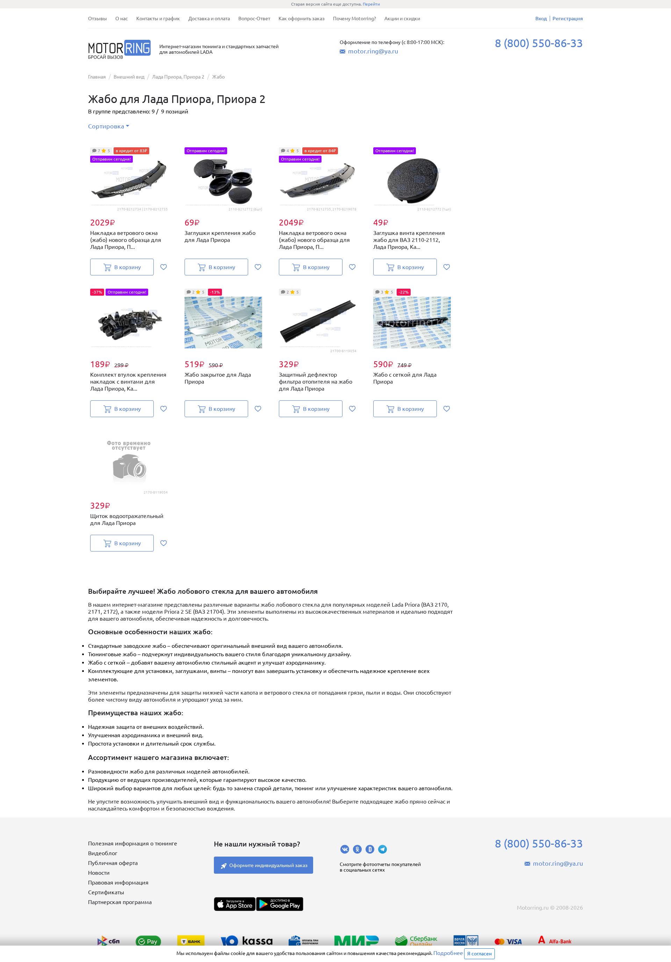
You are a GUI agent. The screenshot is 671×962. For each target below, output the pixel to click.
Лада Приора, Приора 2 (178, 77)
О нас (121, 18)
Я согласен (479, 953)
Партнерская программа (120, 902)
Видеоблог (102, 853)
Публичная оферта (113, 863)
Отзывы (97, 18)
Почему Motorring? (354, 18)
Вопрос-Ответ (254, 18)
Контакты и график (158, 18)
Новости (99, 873)
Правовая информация (118, 882)
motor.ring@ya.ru (373, 51)
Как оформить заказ (302, 18)
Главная (97, 77)
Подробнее (448, 953)
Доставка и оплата (209, 18)
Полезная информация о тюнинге (132, 843)
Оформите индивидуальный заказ (268, 865)
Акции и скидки (402, 18)
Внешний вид (129, 77)
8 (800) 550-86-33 (539, 43)
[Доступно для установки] (279, 904)
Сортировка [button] (106, 126)
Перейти (371, 4)
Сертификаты (106, 892)
